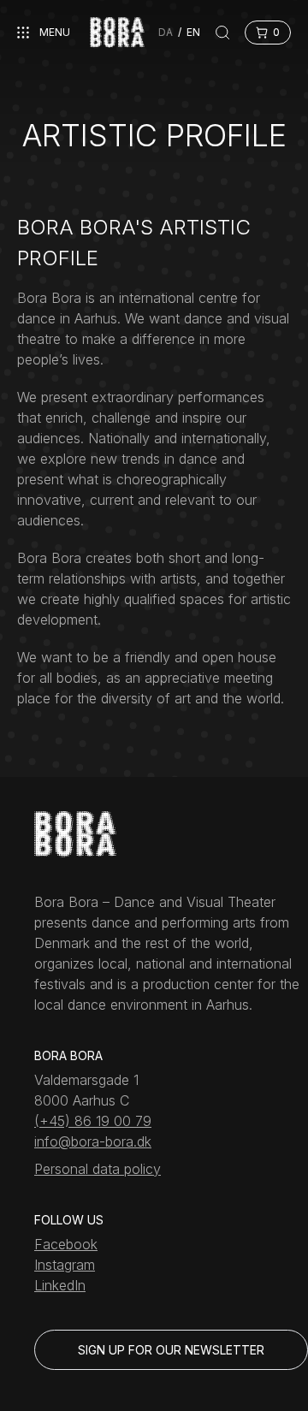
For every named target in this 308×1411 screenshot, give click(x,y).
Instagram (64, 1264)
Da (165, 32)
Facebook (66, 1244)
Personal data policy (97, 1168)
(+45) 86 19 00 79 (92, 1120)
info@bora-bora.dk (92, 1141)
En (193, 32)
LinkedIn (60, 1285)
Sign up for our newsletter (171, 1350)
